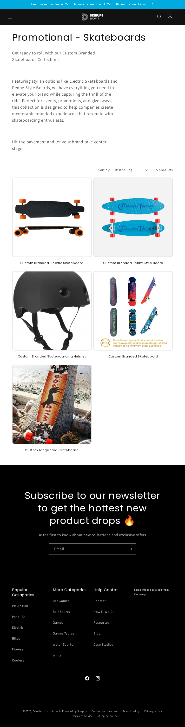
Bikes (16, 638)
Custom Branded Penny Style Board (133, 263)
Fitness (17, 649)
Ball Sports (61, 611)
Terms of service (83, 716)
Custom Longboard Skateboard (52, 450)
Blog (96, 633)
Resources (101, 622)
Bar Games (61, 601)
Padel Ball (20, 617)
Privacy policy (153, 711)
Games (58, 622)
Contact (99, 601)
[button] (159, 17)
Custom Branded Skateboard (133, 357)
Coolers (18, 660)
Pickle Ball (20, 606)
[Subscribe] (130, 549)
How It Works (103, 611)
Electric (18, 627)
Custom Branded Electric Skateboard (51, 263)
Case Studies (103, 644)
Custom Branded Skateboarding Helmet (52, 357)
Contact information (105, 711)
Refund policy (130, 711)
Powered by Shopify (74, 711)
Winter (58, 655)
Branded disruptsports (47, 711)
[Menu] (10, 17)
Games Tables (63, 633)
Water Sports (63, 644)
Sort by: (104, 170)
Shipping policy (108, 716)
